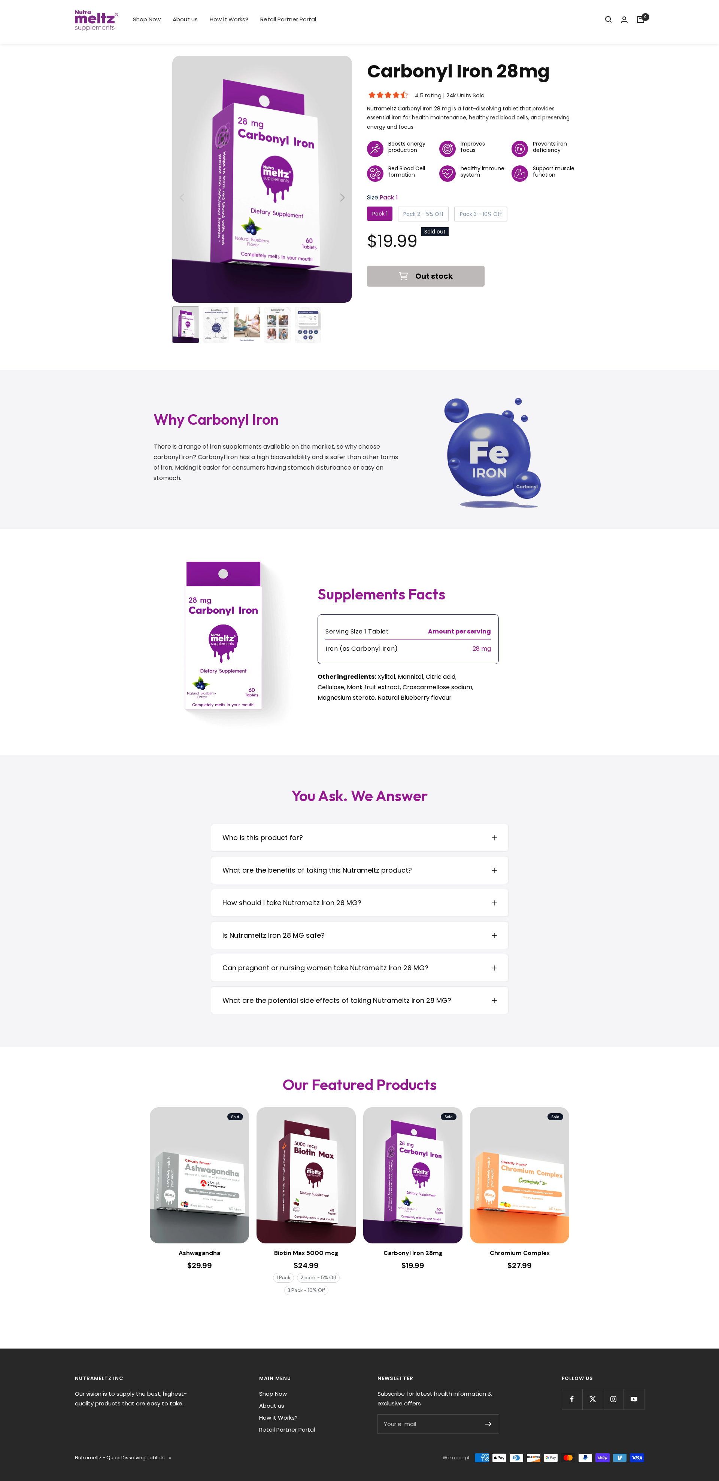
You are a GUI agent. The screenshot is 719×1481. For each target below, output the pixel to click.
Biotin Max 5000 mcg (306, 1253)
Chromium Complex (520, 1253)
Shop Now (147, 19)
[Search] (608, 19)
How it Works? (229, 19)
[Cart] (640, 19)
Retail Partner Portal (288, 19)
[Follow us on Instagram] (613, 1399)
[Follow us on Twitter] (592, 1399)
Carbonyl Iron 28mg (413, 1253)
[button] (342, 198)
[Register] (488, 1424)
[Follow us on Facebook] (572, 1399)
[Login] (624, 19)
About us (185, 19)
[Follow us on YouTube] (634, 1399)
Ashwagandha (199, 1253)
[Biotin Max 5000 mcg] (306, 1175)
